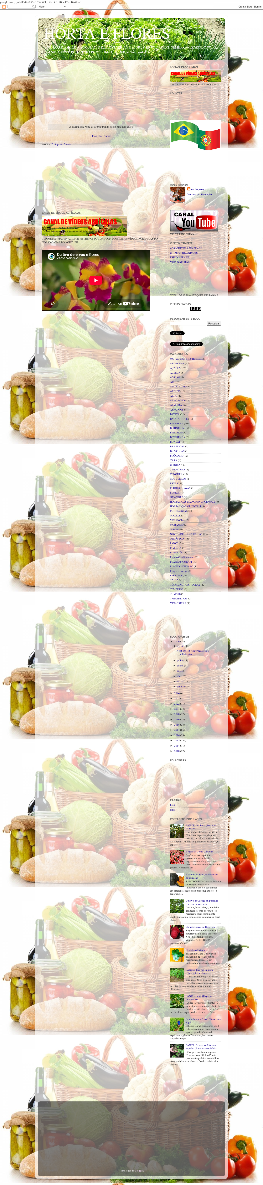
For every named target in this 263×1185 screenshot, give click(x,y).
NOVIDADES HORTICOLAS (186, 534)
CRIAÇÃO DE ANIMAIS (184, 253)
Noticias (174, 529)
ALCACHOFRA (179, 386)
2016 (177, 735)
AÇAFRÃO (176, 368)
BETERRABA (177, 437)
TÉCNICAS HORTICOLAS (185, 584)
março (181, 681)
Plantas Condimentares (182, 557)
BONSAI (175, 441)
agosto (181, 646)
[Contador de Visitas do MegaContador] (195, 309)
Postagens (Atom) (61, 144)
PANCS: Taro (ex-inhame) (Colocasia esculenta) (200, 971)
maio (180, 670)
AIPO (173, 382)
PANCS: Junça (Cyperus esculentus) (199, 997)
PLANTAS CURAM (181, 561)
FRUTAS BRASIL (180, 257)
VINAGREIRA (178, 603)
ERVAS (174, 483)
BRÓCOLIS (176, 455)
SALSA (174, 580)
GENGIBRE (176, 497)
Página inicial (101, 135)
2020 (177, 714)
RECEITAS (176, 575)
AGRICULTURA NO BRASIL (186, 248)
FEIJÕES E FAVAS (180, 488)
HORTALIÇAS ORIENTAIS (185, 506)
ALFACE (175, 391)
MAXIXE (175, 515)
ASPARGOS (177, 409)
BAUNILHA (176, 423)
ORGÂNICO (177, 538)
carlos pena (197, 189)
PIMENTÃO (176, 552)
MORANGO (177, 524)
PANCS (174, 543)
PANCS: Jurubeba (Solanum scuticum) (201, 827)
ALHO (173, 395)
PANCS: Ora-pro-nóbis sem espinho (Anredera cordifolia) (202, 1046)
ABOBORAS (177, 363)
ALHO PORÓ (177, 400)
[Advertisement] (101, 91)
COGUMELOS (178, 478)
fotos (172, 809)
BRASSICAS (177, 446)
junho (180, 665)
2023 (177, 698)
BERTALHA (177, 432)
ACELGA (175, 372)
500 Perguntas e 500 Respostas (186, 358)
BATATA (175, 414)
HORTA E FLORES (107, 33)
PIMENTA (176, 548)
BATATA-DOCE (179, 419)
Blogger (139, 1170)
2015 (177, 740)
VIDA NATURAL (179, 262)
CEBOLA (175, 465)
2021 (177, 709)
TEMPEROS (176, 589)
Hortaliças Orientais (196, 950)
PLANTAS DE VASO (181, 566)
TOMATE (175, 594)
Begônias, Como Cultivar (199, 851)
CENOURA (176, 474)
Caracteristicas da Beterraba (200, 927)
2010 (177, 751)
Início (173, 805)
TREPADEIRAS (179, 598)
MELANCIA (177, 520)
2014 (177, 745)
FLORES (175, 492)
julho (180, 660)
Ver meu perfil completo (200, 194)
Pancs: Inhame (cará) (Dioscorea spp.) (203, 1020)
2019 (177, 719)
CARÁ (173, 460)
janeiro (181, 686)
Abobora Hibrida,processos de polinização (193, 652)
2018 (177, 724)
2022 (177, 703)
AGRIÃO (175, 377)
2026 (177, 641)
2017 (177, 730)
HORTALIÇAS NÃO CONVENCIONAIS (192, 501)
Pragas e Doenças (179, 571)
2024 (177, 693)
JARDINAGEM (178, 511)
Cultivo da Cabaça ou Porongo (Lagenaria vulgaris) (202, 902)
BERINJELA (177, 428)
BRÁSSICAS (177, 451)
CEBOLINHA (177, 469)
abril (180, 676)
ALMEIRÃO (177, 405)
